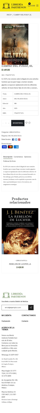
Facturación (6, 321)
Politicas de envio (9, 161)
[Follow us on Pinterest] (19, 139)
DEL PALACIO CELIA (14, 136)
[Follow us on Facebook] (13, 139)
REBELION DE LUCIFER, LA (20, 264)
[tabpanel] (20, 231)
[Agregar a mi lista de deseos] (26, 123)
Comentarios (18, 157)
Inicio (9, 15)
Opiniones (27, 157)
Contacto (25, 321)
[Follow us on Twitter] (16, 139)
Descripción (7, 157)
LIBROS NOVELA (14, 132)
